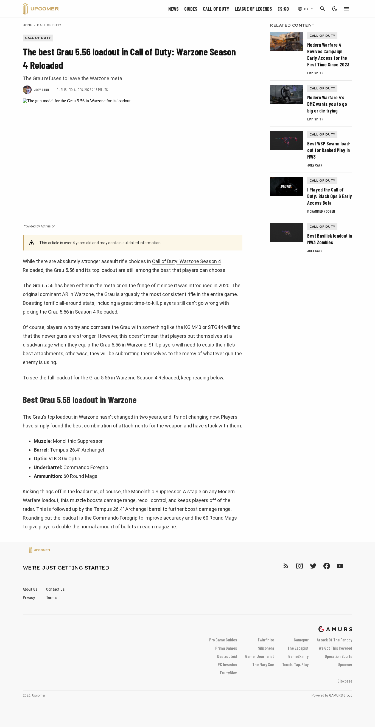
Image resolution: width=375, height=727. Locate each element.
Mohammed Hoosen (321, 211)
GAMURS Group (340, 695)
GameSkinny (298, 656)
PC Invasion (227, 664)
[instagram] (299, 565)
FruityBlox (228, 672)
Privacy (29, 597)
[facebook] (326, 565)
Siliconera (266, 647)
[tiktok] (350, 565)
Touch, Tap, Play (295, 664)
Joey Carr (315, 165)
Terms (51, 597)
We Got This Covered (335, 647)
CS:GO (283, 9)
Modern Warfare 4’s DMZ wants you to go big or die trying (327, 104)
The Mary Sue (263, 664)
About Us (30, 588)
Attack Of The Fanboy (334, 639)
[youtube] (340, 565)
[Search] (322, 8)
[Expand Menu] (346, 8)
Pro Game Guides (223, 639)
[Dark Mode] (334, 8)
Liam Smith (315, 73)
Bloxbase (344, 680)
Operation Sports (338, 656)
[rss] (286, 565)
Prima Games (226, 647)
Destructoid (227, 656)
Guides (190, 9)
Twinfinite (266, 639)
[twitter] (313, 565)
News (173, 9)
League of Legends (253, 9)
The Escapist (298, 647)
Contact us (55, 588)
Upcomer (345, 664)
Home (27, 25)
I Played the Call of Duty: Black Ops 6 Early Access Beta (329, 196)
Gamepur (301, 639)
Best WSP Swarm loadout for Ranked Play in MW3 (329, 150)
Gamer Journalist (259, 656)
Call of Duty (216, 9)
